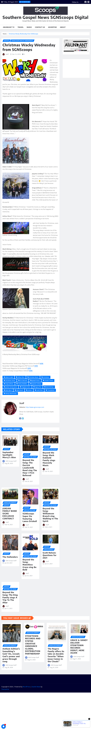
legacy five (38, 387)
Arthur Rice (21, 377)
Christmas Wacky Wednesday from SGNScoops (23, 34)
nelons (30, 390)
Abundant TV (8, 27)
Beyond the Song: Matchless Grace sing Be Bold (29, 564)
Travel (21, 27)
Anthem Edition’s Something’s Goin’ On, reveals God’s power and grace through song (11, 655)
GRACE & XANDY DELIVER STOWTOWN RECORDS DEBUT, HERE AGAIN (79, 646)
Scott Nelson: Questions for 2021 (49, 555)
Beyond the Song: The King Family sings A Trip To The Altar (10, 597)
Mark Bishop (49, 387)
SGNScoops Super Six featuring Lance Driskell (30, 517)
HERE (41, 364)
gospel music (36, 380)
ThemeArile (5, 689)
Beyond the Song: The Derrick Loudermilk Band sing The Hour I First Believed (30, 468)
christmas (46, 377)
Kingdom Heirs (26, 387)
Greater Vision (48, 380)
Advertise (52, 27)
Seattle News (36, 687)
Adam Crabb (9, 377)
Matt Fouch (19, 390)
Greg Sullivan (9, 384)
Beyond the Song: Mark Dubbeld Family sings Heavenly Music (49, 459)
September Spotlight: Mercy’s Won (9, 455)
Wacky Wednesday (11, 393)
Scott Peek (39, 390)
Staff (7, 54)
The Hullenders (10, 557)
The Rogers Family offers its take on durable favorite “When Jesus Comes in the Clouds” (56, 655)
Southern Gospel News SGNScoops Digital (45, 17)
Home (5, 34)
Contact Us (40, 27)
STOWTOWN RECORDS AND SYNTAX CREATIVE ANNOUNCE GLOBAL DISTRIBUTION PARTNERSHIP (32, 645)
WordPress (26, 687)
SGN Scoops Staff (11, 461)
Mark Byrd (8, 390)
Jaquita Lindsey (36, 384)
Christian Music (33, 377)
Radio (29, 27)
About (63, 27)
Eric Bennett (23, 380)
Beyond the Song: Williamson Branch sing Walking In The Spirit (50, 514)
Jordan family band (11, 387)
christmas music (10, 380)
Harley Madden (22, 384)
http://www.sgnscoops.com (35, 407)
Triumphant (50, 390)
